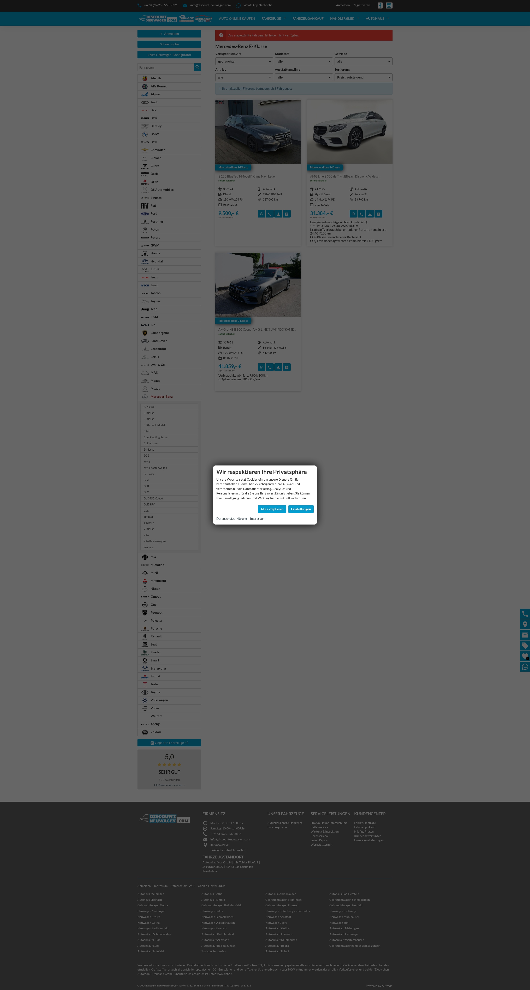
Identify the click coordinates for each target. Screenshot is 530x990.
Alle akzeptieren (272, 509)
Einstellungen (301, 509)
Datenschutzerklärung (231, 518)
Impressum (257, 518)
